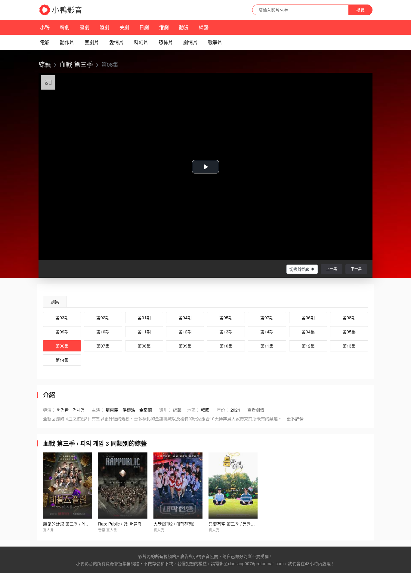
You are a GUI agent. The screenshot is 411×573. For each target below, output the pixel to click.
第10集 (226, 346)
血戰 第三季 (76, 64)
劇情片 (190, 42)
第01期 (144, 317)
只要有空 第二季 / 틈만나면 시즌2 (239, 524)
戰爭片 (215, 42)
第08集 (144, 346)
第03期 (62, 317)
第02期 (103, 317)
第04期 (185, 317)
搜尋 (360, 10)
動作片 (67, 42)
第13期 (226, 332)
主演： (98, 410)
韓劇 (65, 27)
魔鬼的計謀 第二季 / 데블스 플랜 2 (74, 524)
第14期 (266, 332)
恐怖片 (166, 42)
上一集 (331, 268)
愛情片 (116, 42)
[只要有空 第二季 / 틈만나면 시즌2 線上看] (233, 485)
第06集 (62, 346)
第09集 (185, 346)
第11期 (144, 332)
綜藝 (204, 27)
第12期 (185, 332)
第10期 (103, 332)
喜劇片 (92, 42)
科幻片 (141, 42)
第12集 (308, 346)
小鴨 (45, 27)
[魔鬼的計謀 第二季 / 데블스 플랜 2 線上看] (67, 485)
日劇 (144, 27)
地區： (193, 410)
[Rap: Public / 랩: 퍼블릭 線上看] (122, 485)
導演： (49, 410)
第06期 (308, 317)
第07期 (266, 317)
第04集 (308, 332)
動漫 (184, 27)
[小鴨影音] (61, 10)
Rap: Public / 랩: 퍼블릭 (119, 524)
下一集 (356, 268)
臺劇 (84, 27)
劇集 (55, 302)
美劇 (124, 27)
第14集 (62, 360)
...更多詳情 (293, 418)
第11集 (266, 346)
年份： (223, 410)
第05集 (349, 332)
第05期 (226, 317)
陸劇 (104, 27)
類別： (165, 410)
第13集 (349, 346)
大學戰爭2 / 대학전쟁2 (173, 524)
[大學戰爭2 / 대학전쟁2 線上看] (177, 485)
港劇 (164, 27)
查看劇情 (255, 410)
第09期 (62, 332)
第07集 (103, 346)
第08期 (349, 317)
